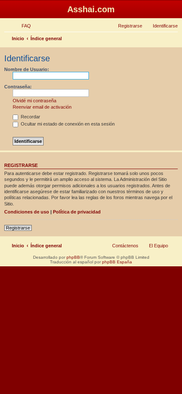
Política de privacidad (77, 211)
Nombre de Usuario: (26, 69)
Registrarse (18, 227)
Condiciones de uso (26, 211)
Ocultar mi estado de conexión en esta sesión (67, 123)
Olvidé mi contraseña (34, 100)
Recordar (29, 116)
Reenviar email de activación (42, 106)
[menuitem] (22, 25)
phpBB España (117, 262)
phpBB (73, 257)
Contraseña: (18, 86)
